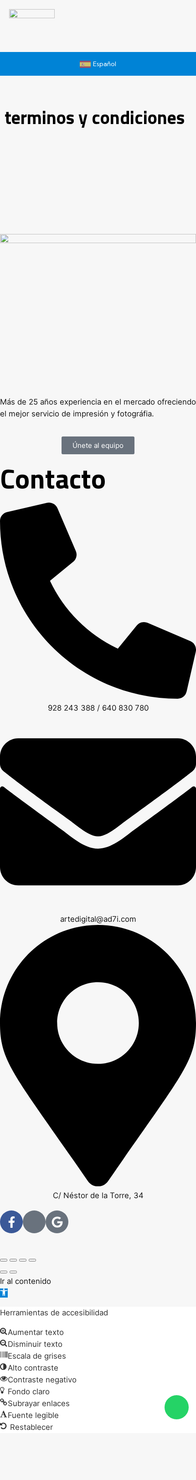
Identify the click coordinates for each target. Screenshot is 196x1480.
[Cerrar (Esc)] (32, 1260)
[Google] (57, 1221)
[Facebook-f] (11, 1221)
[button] (4, 1293)
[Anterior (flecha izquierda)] (3, 1272)
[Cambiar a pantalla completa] (13, 1260)
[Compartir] (22, 1260)
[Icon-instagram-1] (34, 1221)
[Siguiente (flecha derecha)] (13, 1272)
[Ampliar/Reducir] (3, 1260)
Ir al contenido (25, 1281)
